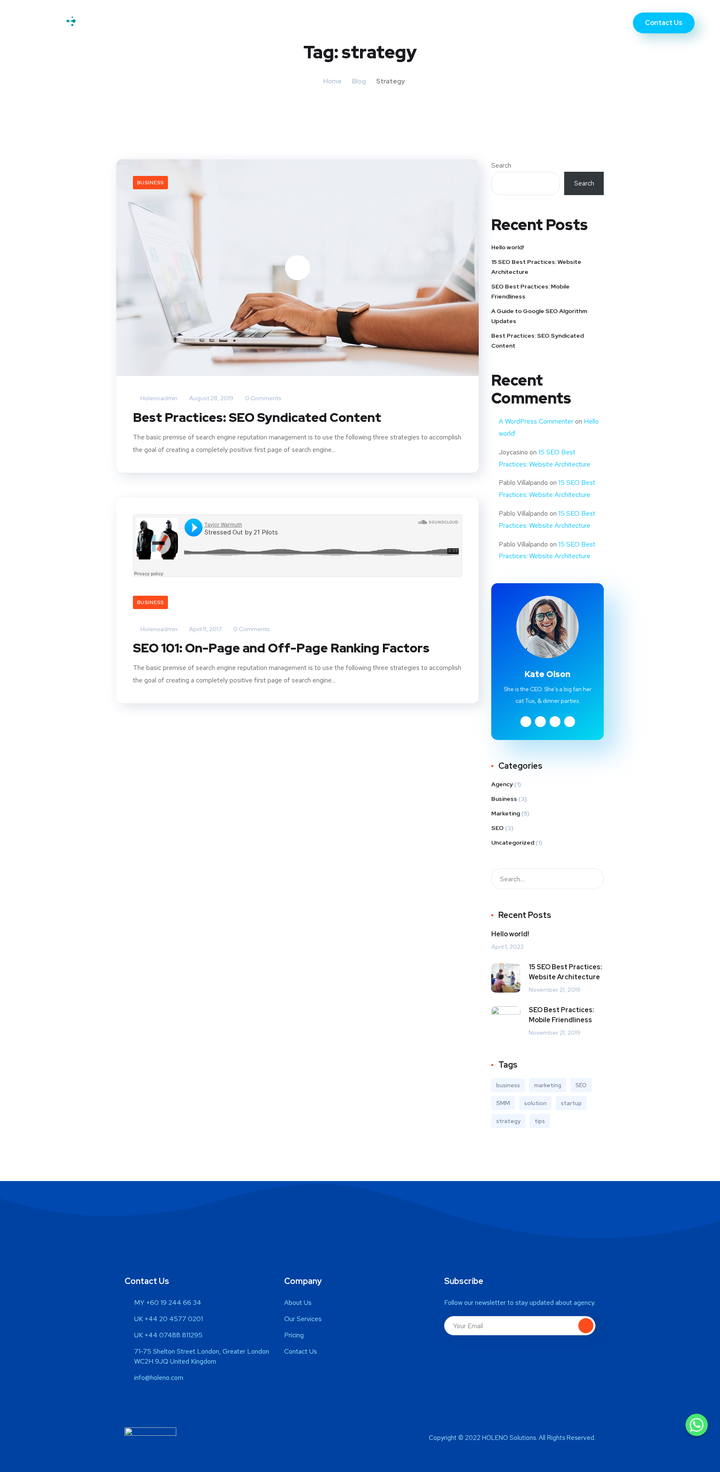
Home (260, 22)
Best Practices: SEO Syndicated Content (257, 417)
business (508, 1085)
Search (501, 165)
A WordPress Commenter (536, 421)
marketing (547, 1085)
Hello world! (507, 247)
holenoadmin (158, 398)
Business (150, 182)
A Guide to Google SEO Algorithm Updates (539, 316)
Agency (502, 784)
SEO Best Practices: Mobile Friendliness (530, 291)
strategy (508, 1121)
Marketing (505, 813)
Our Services (354, 22)
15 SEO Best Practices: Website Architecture (536, 267)
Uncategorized (512, 842)
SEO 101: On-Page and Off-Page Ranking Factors (281, 647)
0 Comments (263, 398)
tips (540, 1121)
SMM (503, 1103)
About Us (301, 22)
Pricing (403, 22)
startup (571, 1103)
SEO (497, 828)
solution (535, 1103)
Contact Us (451, 22)
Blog (359, 81)
